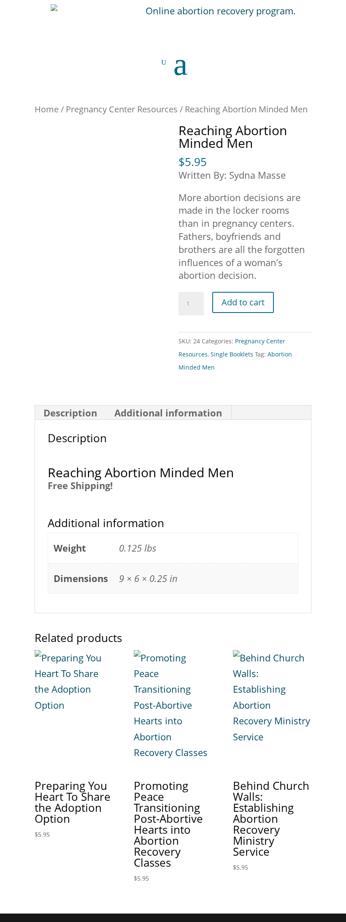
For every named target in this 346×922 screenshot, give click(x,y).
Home (47, 109)
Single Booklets (232, 354)
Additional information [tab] (168, 412)
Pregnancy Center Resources (122, 109)
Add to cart (243, 302)
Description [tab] (70, 412)
